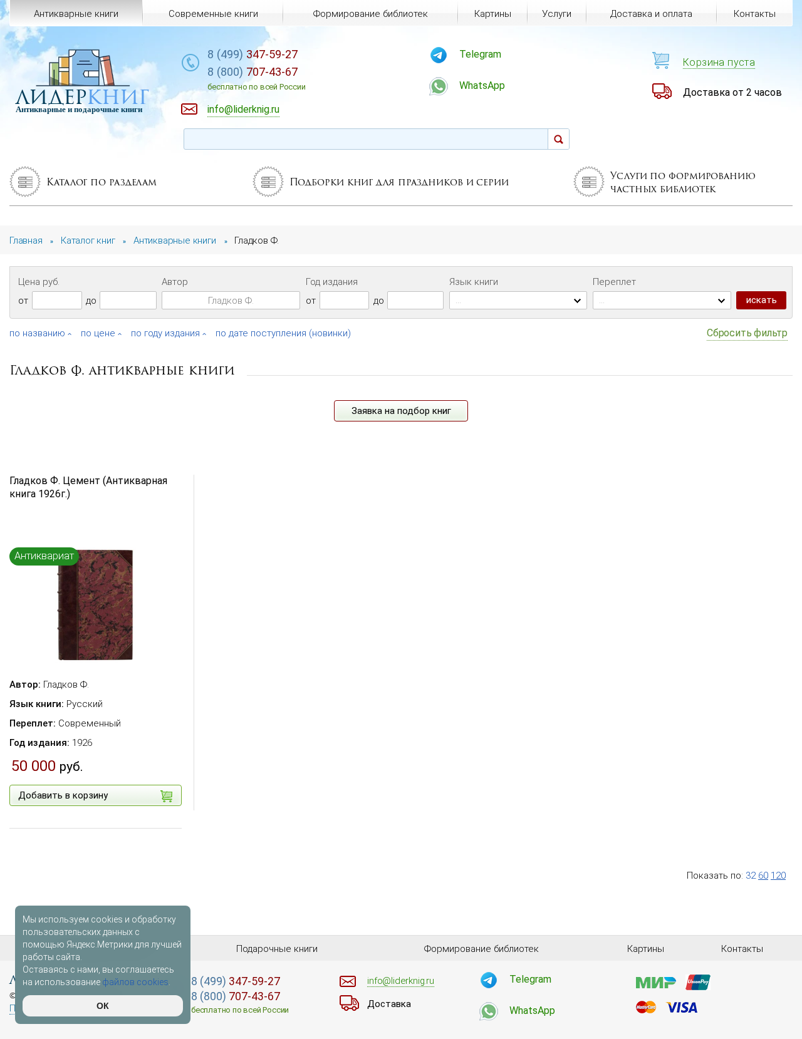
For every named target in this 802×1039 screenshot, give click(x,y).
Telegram (480, 54)
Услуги (556, 13)
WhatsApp (482, 85)
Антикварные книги (76, 13)
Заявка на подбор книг (401, 410)
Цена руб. (39, 281)
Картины (492, 13)
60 (763, 875)
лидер (82, 97)
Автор (175, 281)
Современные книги (213, 13)
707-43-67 (256, 78)
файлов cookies (135, 982)
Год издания (332, 281)
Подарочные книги (277, 948)
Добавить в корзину (63, 795)
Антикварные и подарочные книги (79, 109)
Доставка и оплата (651, 13)
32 (751, 875)
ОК (102, 1006)
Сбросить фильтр (747, 333)
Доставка (389, 1004)
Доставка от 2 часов (732, 92)
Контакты (755, 13)
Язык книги (473, 281)
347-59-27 (252, 54)
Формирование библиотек (370, 13)
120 (778, 875)
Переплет (614, 281)
